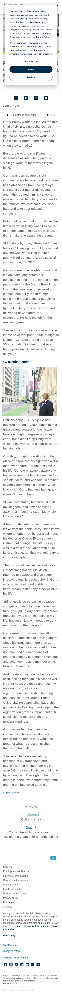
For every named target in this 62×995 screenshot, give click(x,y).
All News (31, 806)
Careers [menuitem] (7, 867)
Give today (9, 935)
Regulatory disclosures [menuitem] (15, 880)
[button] (8, 115)
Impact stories (11, 792)
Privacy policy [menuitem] (10, 898)
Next (29, 827)
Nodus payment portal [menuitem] (15, 893)
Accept (31, 69)
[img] (47, 115)
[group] (31, 115)
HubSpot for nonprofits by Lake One (22, 990)
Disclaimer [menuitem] (9, 902)
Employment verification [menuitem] (16, 871)
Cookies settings (31, 61)
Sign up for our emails (15, 957)
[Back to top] (53, 858)
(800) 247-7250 (11, 951)
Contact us (9, 945)
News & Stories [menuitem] (11, 884)
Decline (31, 77)
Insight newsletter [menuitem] (12, 889)
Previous (33, 814)
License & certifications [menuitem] (15, 876)
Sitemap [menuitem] (7, 906)
